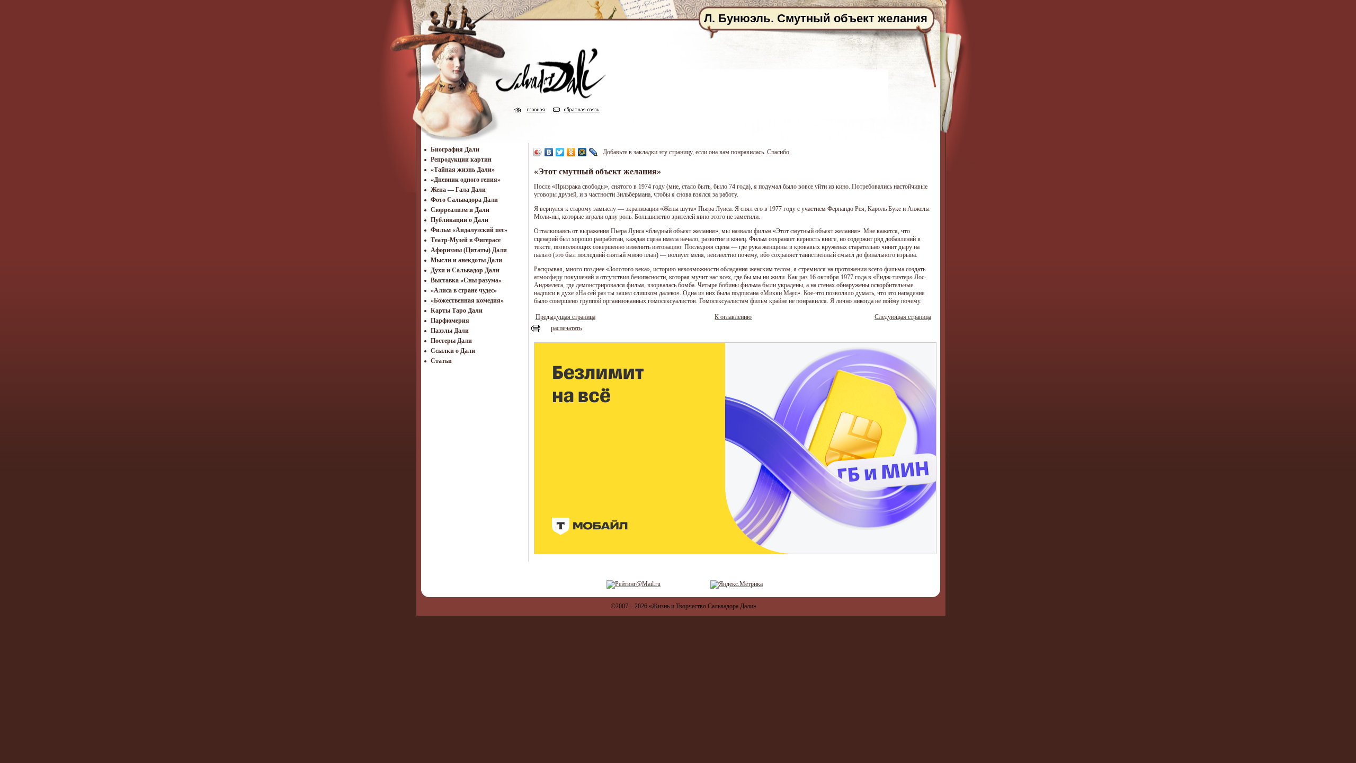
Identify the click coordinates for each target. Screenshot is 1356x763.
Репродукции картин (461, 159)
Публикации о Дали (459, 220)
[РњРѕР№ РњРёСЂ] (582, 152)
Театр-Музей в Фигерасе (466, 240)
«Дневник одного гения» (466, 179)
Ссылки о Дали (453, 350)
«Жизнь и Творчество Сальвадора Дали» (702, 606)
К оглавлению (733, 317)
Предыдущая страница (565, 317)
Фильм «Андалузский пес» (469, 230)
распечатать (566, 328)
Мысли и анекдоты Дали (466, 260)
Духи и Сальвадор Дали (465, 270)
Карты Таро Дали (457, 310)
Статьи (441, 361)
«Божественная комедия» (467, 300)
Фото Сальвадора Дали (464, 199)
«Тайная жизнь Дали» (463, 169)
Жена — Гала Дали (458, 189)
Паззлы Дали (450, 330)
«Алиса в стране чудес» (464, 290)
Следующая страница (903, 317)
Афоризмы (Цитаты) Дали (469, 250)
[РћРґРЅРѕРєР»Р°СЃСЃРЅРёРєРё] (571, 152)
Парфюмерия (450, 320)
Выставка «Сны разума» (466, 280)
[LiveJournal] (593, 152)
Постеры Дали (451, 340)
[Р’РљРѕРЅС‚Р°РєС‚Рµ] (549, 152)
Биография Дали (455, 149)
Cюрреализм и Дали (460, 210)
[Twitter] (560, 152)
